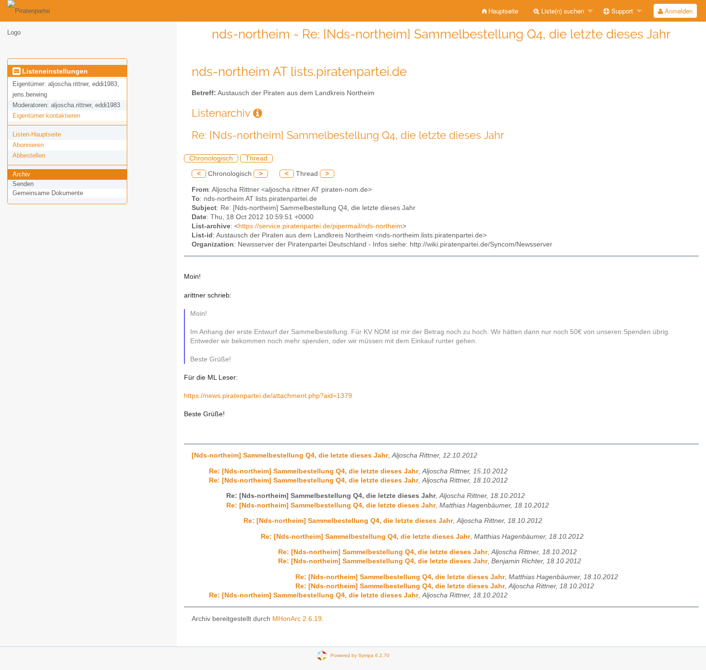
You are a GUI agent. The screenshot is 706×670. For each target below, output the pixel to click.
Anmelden (678, 10)
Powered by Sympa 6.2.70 (360, 655)
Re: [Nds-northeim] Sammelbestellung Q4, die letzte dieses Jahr (313, 471)
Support (621, 10)
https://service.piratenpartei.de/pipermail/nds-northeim (320, 226)
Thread (256, 158)
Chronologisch (211, 158)
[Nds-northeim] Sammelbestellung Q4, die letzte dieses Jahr (290, 455)
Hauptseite (502, 10)
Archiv (21, 174)
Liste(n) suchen (561, 10)
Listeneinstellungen (54, 71)
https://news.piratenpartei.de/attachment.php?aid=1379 (268, 395)
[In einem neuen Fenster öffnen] (257, 113)
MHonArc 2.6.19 (297, 618)
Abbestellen (28, 155)
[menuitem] (500, 11)
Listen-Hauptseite (36, 134)
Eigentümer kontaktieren (46, 115)
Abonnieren (28, 145)
